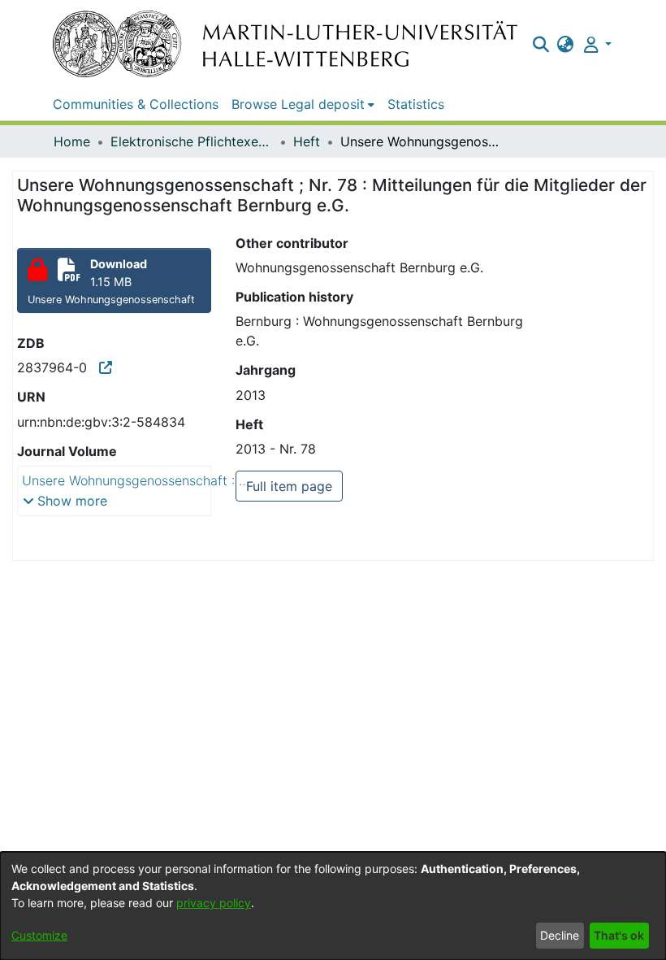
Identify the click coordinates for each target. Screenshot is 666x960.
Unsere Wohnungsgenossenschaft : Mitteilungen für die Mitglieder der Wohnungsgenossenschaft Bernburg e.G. (144, 480)
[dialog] (333, 906)
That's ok (619, 935)
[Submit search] (540, 44)
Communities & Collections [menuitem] (135, 104)
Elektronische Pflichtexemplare (191, 141)
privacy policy (213, 903)
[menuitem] (566, 44)
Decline (559, 935)
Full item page (289, 486)
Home (72, 141)
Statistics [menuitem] (415, 104)
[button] (65, 500)
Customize (39, 935)
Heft (306, 141)
